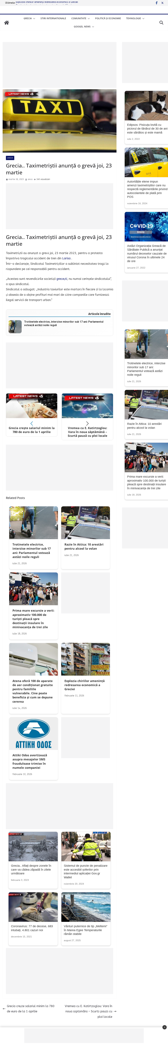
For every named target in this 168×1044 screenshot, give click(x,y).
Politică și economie (108, 18)
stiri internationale (53, 18)
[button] (33, 18)
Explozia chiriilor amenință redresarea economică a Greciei (47, 2)
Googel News (82, 26)
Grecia (28, 18)
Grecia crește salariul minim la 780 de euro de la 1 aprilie (30, 1008)
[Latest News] (6, 23)
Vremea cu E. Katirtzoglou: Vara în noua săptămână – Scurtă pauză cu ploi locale (88, 1011)
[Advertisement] (59, 65)
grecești (61, 279)
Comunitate (78, 18)
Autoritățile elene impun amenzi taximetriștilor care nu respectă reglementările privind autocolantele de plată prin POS (147, 189)
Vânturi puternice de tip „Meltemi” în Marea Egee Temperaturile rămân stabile (85, 930)
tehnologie (133, 18)
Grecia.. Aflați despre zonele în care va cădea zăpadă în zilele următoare (31, 869)
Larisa (66, 258)
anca (30, 179)
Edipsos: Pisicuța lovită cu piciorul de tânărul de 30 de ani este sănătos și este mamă (147, 128)
